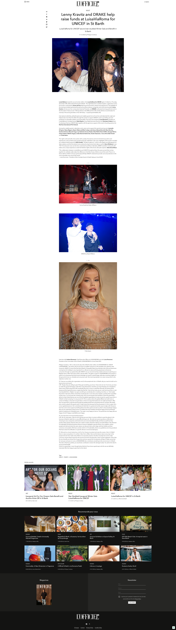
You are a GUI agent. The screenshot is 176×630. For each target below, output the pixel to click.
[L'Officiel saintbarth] (88, 4)
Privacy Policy (138, 599)
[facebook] (47, 14)
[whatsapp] (47, 24)
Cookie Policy (98, 627)
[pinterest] (47, 17)
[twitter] (47, 22)
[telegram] (47, 27)
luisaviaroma (73, 457)
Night (88, 10)
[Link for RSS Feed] (89, 624)
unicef (61, 457)
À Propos (76, 627)
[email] (47, 12)
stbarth (66, 457)
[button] (115, 185)
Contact (83, 627)
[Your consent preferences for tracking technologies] (173, 627)
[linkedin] (47, 19)
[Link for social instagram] (86, 624)
